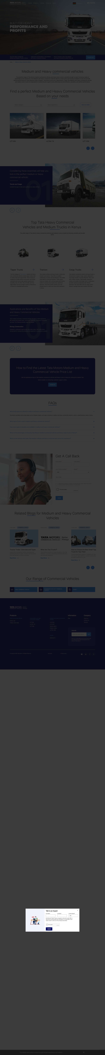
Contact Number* (72, 913)
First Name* (48, 913)
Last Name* (59, 913)
